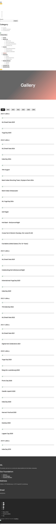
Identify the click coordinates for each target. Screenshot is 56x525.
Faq (3, 515)
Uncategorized (6, 30)
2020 (28, 109)
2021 (23, 109)
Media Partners (10, 57)
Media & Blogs (6, 60)
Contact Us (9, 45)
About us (5, 39)
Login (1, 3)
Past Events (9, 50)
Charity (4, 27)
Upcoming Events (10, 48)
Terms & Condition (6, 513)
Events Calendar (10, 51)
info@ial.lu (7, 7)
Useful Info (9, 59)
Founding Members (11, 44)
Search (1, 19)
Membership (6, 67)
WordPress (16, 518)
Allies (7, 56)
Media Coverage (7, 29)
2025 (3, 109)
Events (5, 47)
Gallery (5, 53)
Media (7, 62)
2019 (33, 109)
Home (4, 37)
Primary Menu (4, 34)
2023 (13, 109)
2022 (18, 109)
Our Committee (10, 42)
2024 (8, 109)
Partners (5, 54)
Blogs (7, 64)
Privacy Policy (6, 511)
